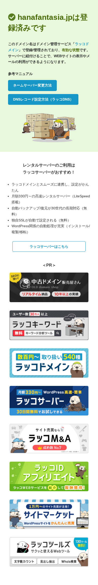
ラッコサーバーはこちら (49, 246)
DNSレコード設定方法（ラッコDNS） (43, 99)
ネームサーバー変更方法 (32, 85)
